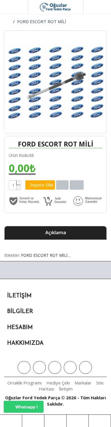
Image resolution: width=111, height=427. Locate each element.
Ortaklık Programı (24, 383)
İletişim (66, 389)
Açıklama (55, 232)
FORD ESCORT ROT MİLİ (41, 21)
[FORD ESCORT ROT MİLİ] (55, 81)
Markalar (83, 383)
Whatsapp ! (26, 406)
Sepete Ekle (42, 185)
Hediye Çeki (58, 383)
